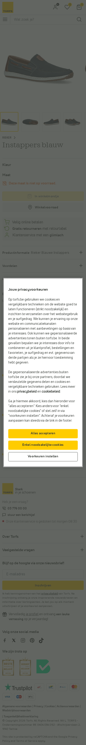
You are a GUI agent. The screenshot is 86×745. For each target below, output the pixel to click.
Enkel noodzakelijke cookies (43, 445)
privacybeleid (27, 391)
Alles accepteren (43, 433)
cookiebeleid (51, 391)
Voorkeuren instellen (43, 456)
